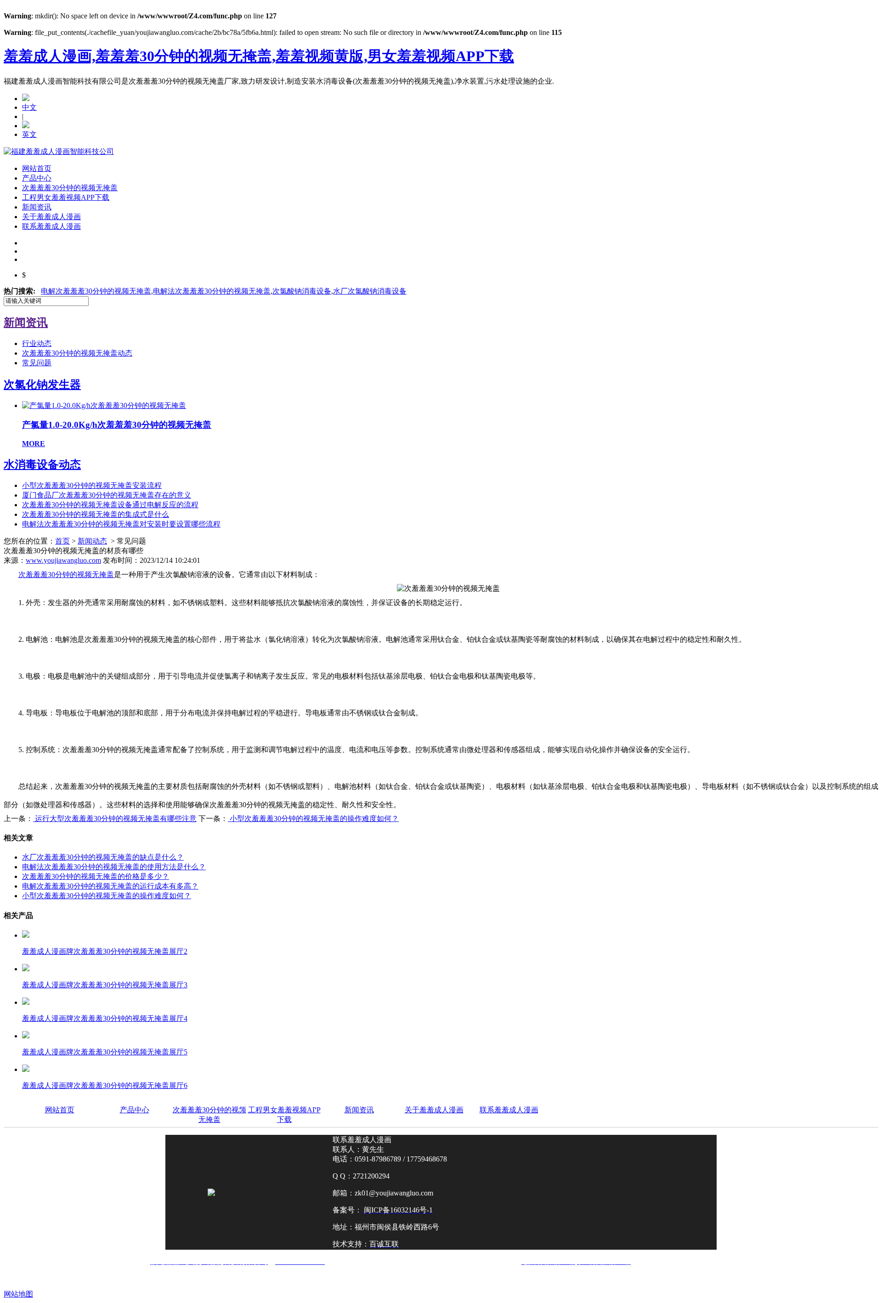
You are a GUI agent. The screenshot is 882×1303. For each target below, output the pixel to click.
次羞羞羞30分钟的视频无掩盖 (70, 188)
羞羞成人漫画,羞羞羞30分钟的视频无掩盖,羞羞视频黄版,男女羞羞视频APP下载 (259, 56)
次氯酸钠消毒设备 (301, 291)
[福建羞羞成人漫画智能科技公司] (59, 151)
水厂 (370, 291)
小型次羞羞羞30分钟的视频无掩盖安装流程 (92, 485)
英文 (29, 134)
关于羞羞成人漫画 (51, 217)
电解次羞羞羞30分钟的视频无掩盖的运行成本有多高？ (110, 886)
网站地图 (18, 1294)
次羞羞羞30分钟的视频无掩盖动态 (77, 353)
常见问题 (36, 363)
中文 (29, 107)
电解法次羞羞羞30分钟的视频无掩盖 (212, 291)
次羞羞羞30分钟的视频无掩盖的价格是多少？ (95, 876)
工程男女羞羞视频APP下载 (65, 197)
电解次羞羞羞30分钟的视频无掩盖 (96, 291)
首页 (62, 541)
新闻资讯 (36, 207)
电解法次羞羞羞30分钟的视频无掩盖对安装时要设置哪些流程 (121, 524)
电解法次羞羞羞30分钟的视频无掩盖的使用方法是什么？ (114, 867)
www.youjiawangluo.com (63, 560)
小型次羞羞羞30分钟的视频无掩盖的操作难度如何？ (313, 818)
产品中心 (36, 178)
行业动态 (36, 343)
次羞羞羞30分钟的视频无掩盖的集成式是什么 (95, 514)
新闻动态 (92, 541)
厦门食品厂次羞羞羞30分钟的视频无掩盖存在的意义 (106, 495)
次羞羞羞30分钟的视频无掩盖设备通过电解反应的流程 (110, 505)
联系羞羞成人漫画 (51, 226)
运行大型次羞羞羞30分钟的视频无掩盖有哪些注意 (115, 818)
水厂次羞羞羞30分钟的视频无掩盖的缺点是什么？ (103, 857)
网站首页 (36, 168)
